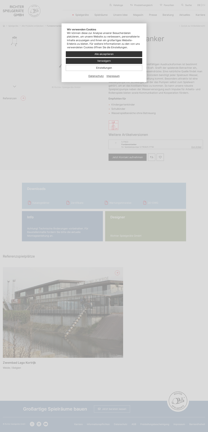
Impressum (113, 76)
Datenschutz (96, 76)
